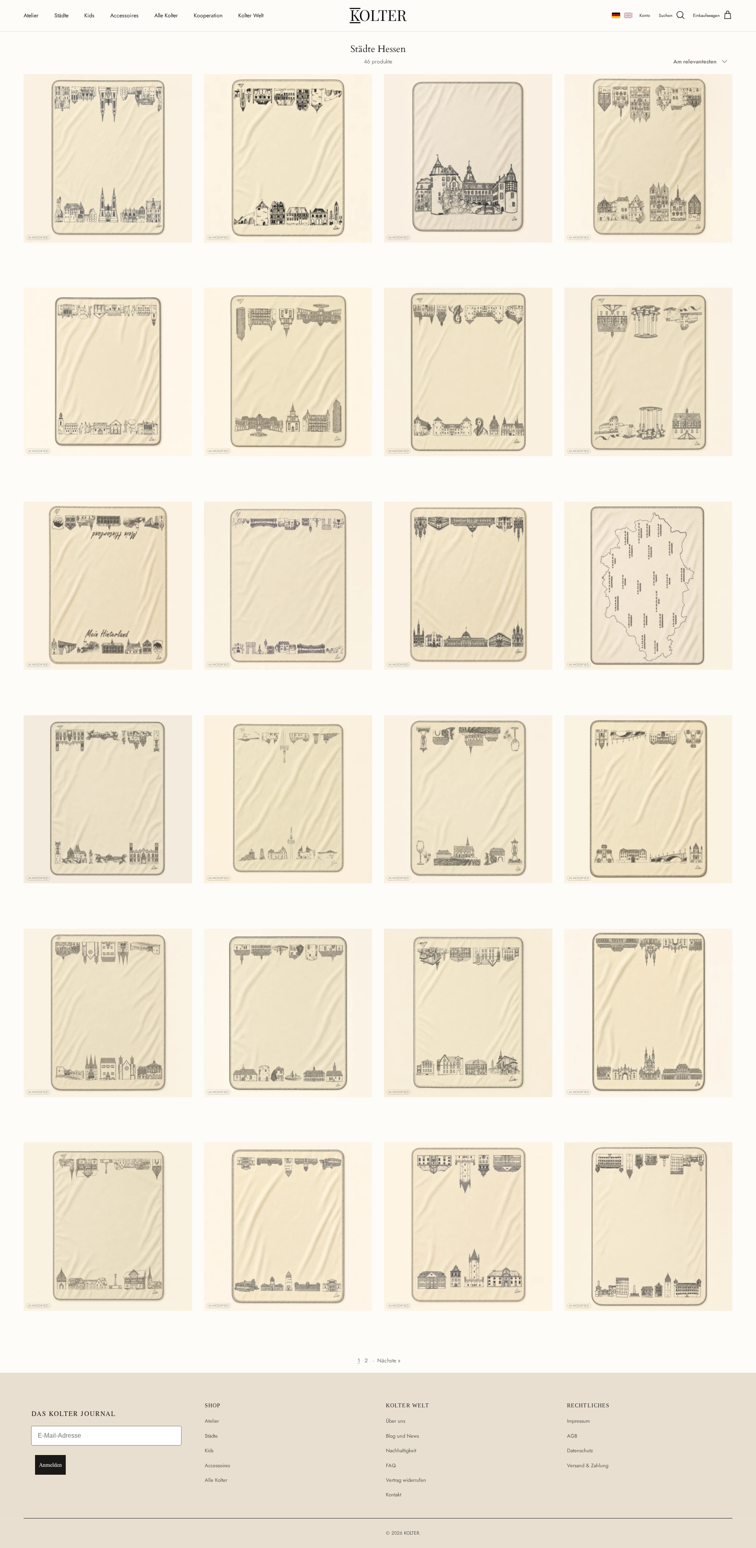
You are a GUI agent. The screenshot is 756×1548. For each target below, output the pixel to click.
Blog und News (402, 1436)
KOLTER (411, 1533)
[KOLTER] (378, 15)
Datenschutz (580, 1450)
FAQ (391, 1465)
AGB (572, 1436)
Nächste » (388, 1360)
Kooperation (208, 15)
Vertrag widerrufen (406, 1480)
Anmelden (50, 1464)
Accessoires (124, 15)
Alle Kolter (166, 15)
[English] (628, 15)
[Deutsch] (616, 15)
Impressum (578, 1421)
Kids (89, 15)
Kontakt (393, 1494)
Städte (61, 15)
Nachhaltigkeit (401, 1450)
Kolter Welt (250, 15)
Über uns (395, 1421)
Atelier (31, 15)
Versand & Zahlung (587, 1465)
